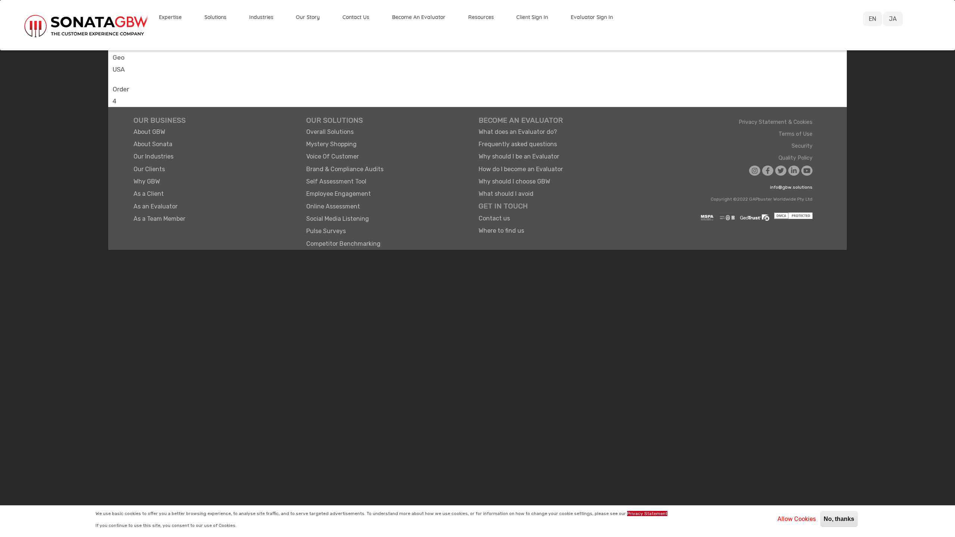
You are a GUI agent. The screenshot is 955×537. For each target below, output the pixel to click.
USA (119, 69)
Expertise (170, 17)
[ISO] (725, 217)
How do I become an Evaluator (521, 169)
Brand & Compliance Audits (344, 169)
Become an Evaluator (418, 17)
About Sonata (153, 144)
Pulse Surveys (326, 231)
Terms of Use (795, 134)
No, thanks (839, 519)
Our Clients (149, 169)
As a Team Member (159, 218)
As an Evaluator (156, 206)
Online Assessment (333, 206)
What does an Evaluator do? (518, 131)
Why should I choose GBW (514, 181)
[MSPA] (705, 217)
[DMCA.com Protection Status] (791, 218)
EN (872, 18)
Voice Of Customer (332, 156)
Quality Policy (795, 158)
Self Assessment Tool (336, 181)
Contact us (494, 218)
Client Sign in (532, 17)
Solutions (215, 17)
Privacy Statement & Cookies (775, 122)
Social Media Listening (337, 218)
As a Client (149, 193)
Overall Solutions (330, 131)
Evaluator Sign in (592, 17)
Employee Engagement (338, 193)
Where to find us (501, 230)
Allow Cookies (796, 518)
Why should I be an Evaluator (519, 156)
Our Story (308, 17)
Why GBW (147, 181)
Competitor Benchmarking (343, 243)
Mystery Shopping (331, 144)
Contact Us (355, 17)
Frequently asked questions (518, 144)
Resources (481, 17)
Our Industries (153, 156)
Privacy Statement (647, 513)
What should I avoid (506, 193)
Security (802, 146)
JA (893, 18)
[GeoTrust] (752, 217)
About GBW (149, 131)
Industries (261, 17)
